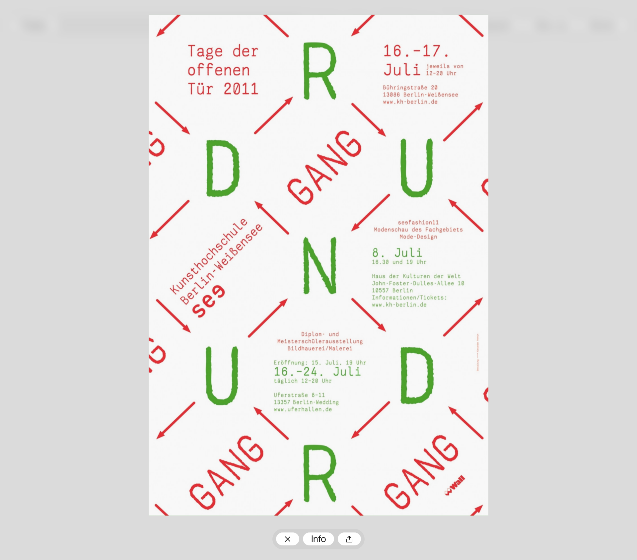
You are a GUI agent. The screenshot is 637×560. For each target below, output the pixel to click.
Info (318, 539)
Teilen (349, 539)
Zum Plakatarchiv (287, 539)
